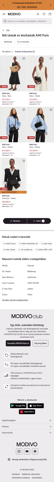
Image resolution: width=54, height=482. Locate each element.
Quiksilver (32, 277)
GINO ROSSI (33, 283)
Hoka (30, 294)
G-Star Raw (7, 288)
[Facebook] (35, 451)
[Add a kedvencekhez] (24, 59)
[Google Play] (18, 405)
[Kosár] (50, 14)
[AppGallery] (27, 411)
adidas (30, 288)
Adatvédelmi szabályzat (21, 478)
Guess (4, 294)
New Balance (8, 277)
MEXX (5, 265)
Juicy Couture (8, 283)
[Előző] (4, 5)
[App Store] (36, 405)
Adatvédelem (37, 478)
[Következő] (50, 5)
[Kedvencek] (44, 14)
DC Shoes (6, 271)
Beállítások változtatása (31, 474)
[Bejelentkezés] (38, 14)
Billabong (32, 271)
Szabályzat (16, 474)
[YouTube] (27, 451)
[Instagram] (19, 451)
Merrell (31, 265)
